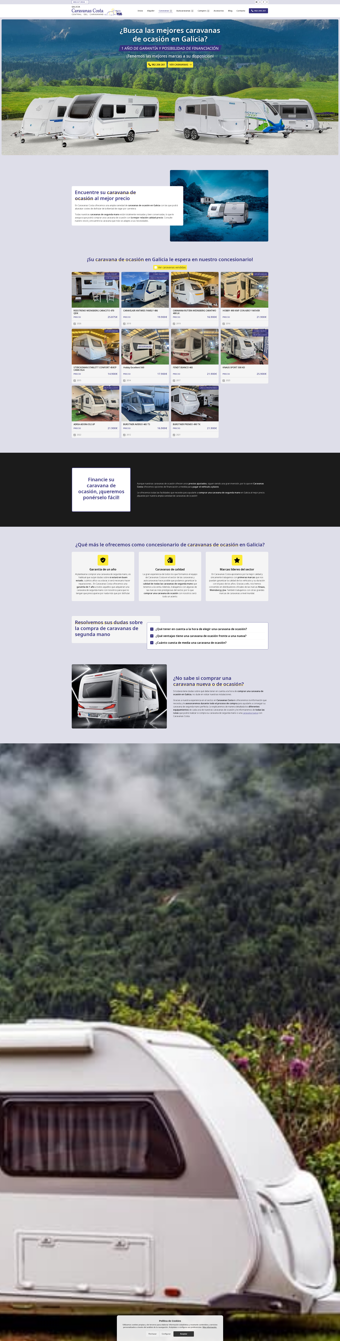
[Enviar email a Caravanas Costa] (256, 2)
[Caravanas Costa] (97, 12)
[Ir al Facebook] (263, 2)
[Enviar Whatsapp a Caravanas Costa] (259, 2)
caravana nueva (250, 712)
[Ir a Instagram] (266, 2)
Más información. (210, 1327)
